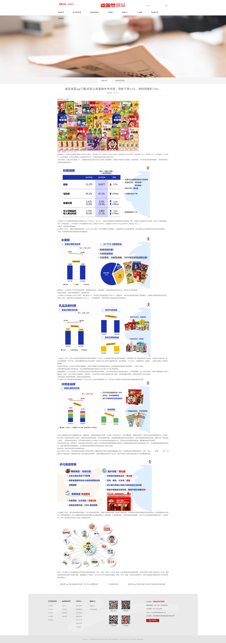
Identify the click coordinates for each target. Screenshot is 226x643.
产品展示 (110, 12)
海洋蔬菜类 (79, 605)
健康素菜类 (79, 616)
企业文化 (50, 609)
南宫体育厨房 (120, 80)
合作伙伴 (50, 620)
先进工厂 (64, 605)
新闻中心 (125, 12)
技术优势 (64, 609)
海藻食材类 (79, 623)
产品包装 (78, 627)
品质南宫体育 (94, 12)
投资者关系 (154, 12)
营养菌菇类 (79, 609)
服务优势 (64, 616)
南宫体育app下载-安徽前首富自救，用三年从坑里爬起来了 (79, 584)
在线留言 (154, 620)
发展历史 (50, 613)
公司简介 (50, 605)
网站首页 (61, 12)
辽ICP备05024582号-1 (124, 639)
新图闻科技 (140, 639)
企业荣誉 (50, 616)
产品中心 (79, 601)
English (148, 5)
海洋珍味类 (79, 613)
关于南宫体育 (77, 12)
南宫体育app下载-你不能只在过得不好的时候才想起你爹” (147, 584)
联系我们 (61, 18)
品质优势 (64, 613)
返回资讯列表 (113, 584)
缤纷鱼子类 (79, 620)
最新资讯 (104, 80)
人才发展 (139, 12)
